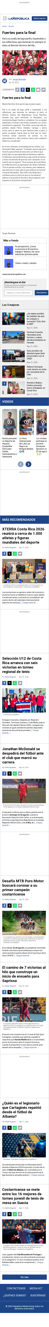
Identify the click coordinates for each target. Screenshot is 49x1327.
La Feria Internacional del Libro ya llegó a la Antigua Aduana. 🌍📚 (26, 445)
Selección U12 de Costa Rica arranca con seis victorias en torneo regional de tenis (21, 665)
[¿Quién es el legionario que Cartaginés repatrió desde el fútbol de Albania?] (24, 1145)
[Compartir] (43, 90)
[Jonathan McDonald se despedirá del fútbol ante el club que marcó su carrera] (24, 791)
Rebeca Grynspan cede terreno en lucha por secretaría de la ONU (36, 371)
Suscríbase (38, 1295)
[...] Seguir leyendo (28, 603)
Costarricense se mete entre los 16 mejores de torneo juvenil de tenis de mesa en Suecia (23, 1196)
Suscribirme (42, 293)
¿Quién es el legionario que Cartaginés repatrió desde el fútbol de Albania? (21, 1110)
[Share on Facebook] (23, 90)
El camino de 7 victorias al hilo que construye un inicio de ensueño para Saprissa (24, 974)
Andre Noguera (10, 548)
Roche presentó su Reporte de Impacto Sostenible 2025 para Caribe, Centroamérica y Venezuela (9, 447)
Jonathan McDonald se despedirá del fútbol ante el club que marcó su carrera (23, 755)
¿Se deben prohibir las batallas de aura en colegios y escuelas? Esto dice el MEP (36, 318)
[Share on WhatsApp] (33, 90)
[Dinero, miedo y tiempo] (8, 263)
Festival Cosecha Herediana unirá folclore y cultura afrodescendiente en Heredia (36, 337)
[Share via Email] (38, 90)
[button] (39, 18)
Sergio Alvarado (19, 79)
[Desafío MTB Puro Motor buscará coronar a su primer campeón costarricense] (24, 923)
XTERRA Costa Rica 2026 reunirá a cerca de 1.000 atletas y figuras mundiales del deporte (23, 535)
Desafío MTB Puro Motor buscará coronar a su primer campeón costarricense (23, 887)
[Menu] (5, 18)
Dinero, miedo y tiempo (25, 263)
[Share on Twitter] (28, 90)
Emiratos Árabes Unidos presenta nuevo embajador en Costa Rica (36, 387)
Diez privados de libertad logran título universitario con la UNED (36, 355)
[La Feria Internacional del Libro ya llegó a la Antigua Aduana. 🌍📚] (26, 422)
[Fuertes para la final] (24, 62)
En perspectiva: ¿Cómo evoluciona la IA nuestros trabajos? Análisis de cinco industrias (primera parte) (27, 250)
